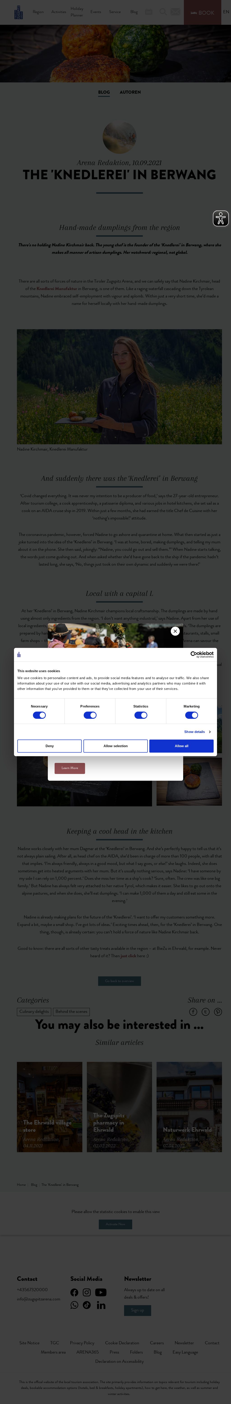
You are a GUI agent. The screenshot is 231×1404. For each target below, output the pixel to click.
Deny (50, 746)
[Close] (175, 631)
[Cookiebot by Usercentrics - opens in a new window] (194, 654)
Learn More (70, 768)
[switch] (90, 715)
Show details (194, 732)
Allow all (181, 746)
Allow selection (116, 746)
